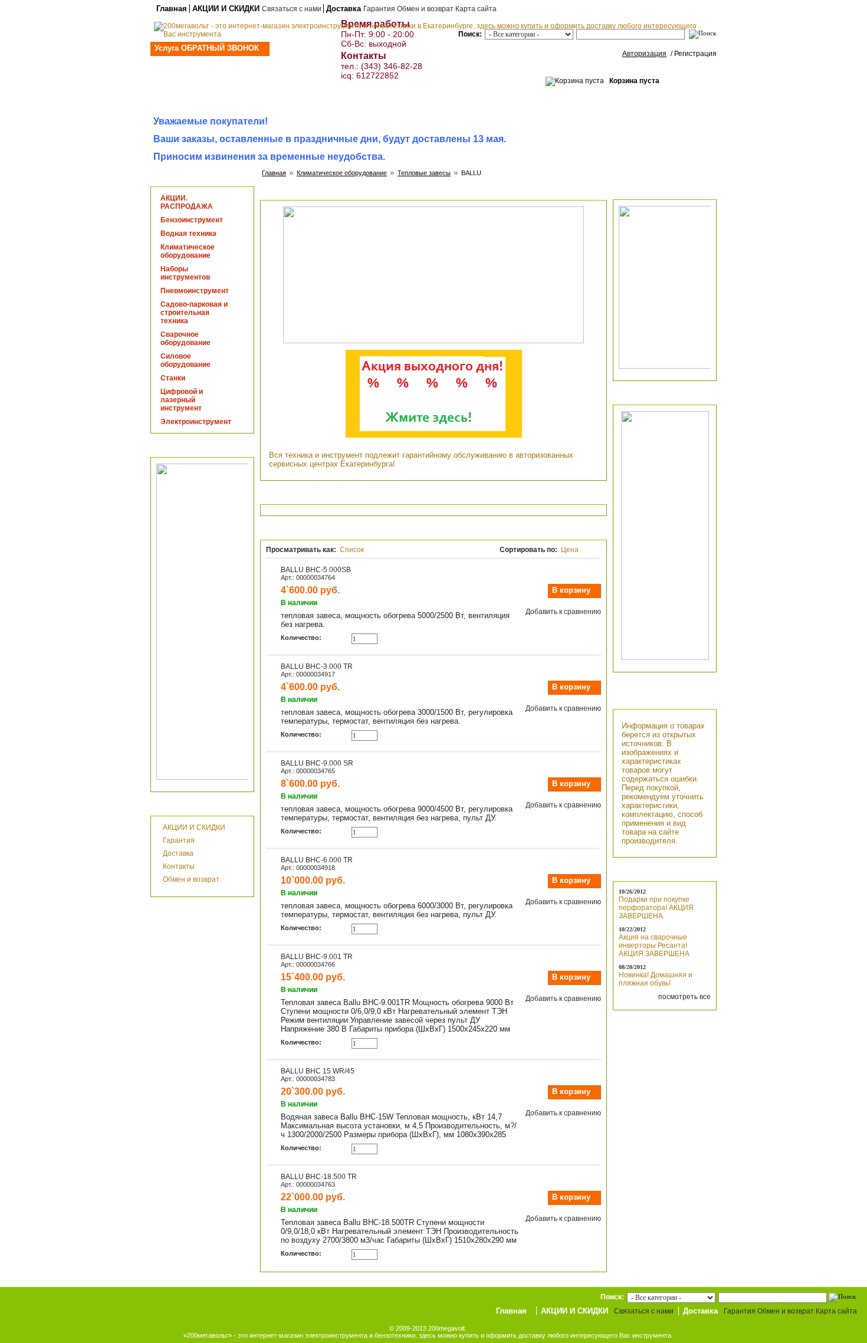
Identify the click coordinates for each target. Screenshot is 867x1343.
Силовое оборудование (185, 360)
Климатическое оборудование (342, 172)
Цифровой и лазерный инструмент (181, 400)
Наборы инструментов (185, 273)
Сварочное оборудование (185, 338)
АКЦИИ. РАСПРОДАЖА (186, 202)
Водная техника (188, 233)
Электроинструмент (195, 422)
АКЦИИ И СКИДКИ (226, 8)
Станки (172, 378)
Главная (171, 8)
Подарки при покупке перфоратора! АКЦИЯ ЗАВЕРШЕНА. (656, 907)
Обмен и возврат (191, 879)
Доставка (343, 8)
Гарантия (179, 840)
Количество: (301, 637)
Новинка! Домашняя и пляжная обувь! (655, 979)
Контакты (179, 866)
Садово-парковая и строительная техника (194, 312)
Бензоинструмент (191, 220)
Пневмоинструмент (194, 291)
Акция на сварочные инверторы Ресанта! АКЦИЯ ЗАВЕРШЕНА (654, 945)
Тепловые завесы (424, 172)
